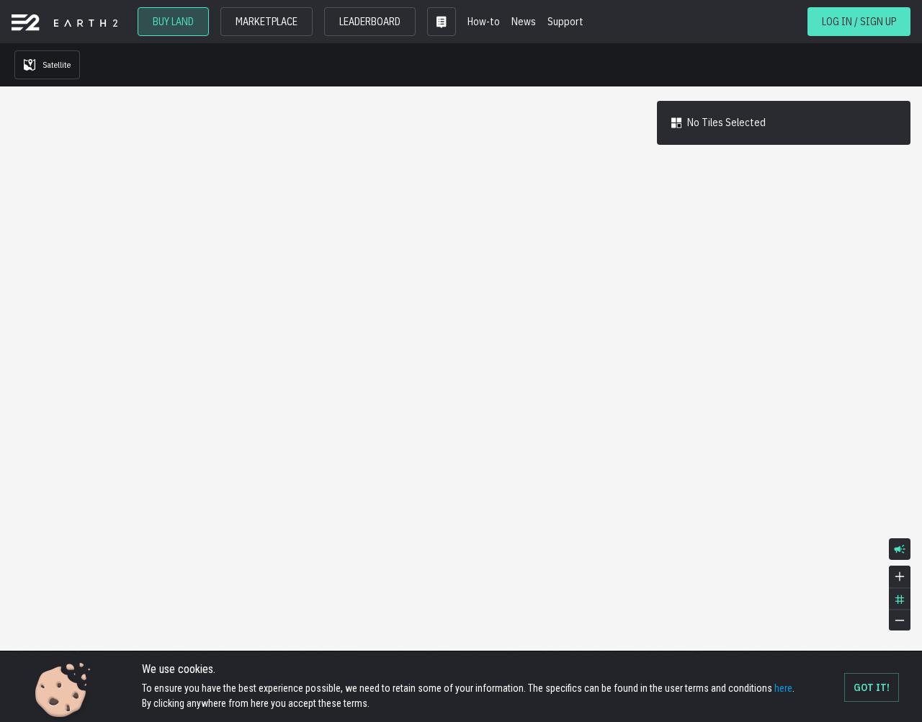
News (523, 21)
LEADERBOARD (369, 21)
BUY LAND (173, 21)
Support (565, 21)
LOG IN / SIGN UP (859, 21)
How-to (483, 21)
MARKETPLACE (266, 21)
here (783, 688)
